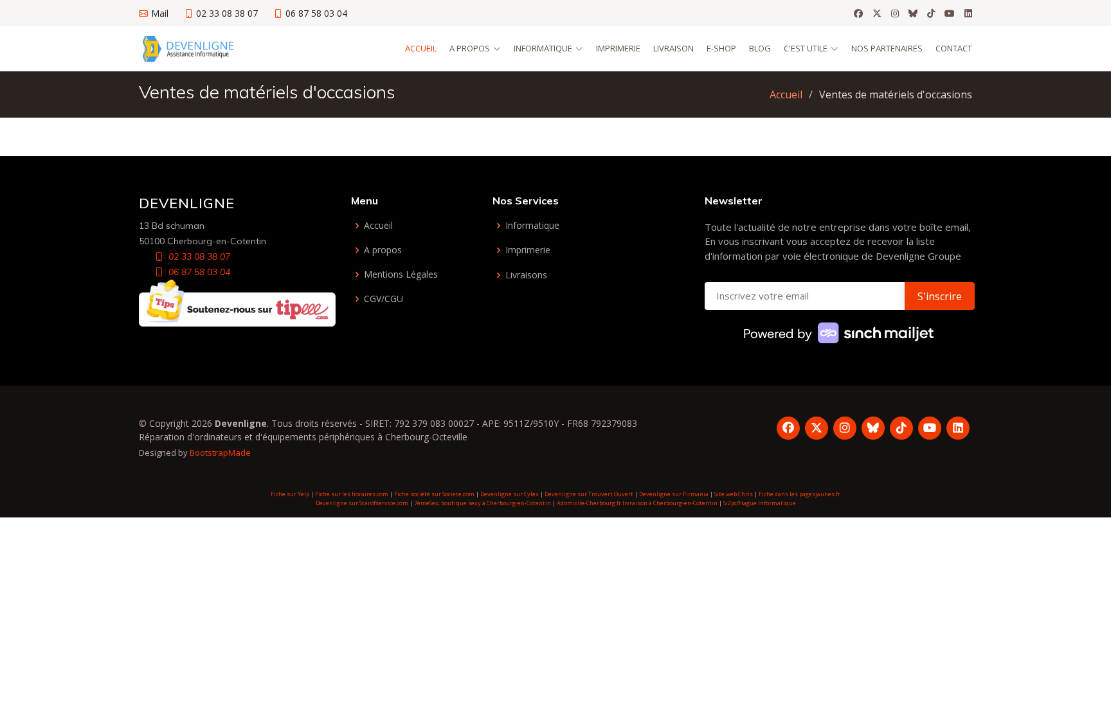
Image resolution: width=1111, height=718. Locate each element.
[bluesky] (912, 13)
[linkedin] (968, 13)
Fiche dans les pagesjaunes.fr (799, 494)
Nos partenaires (887, 48)
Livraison (673, 48)
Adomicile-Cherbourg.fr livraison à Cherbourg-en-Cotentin (637, 503)
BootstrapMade (220, 452)
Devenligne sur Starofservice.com (362, 503)
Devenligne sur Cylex (509, 494)
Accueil (421, 48)
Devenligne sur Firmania (674, 494)
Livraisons (526, 275)
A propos (383, 250)
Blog (760, 48)
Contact (953, 48)
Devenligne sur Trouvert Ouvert (589, 494)
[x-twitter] (876, 13)
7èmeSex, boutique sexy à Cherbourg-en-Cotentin (482, 503)
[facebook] (858, 13)
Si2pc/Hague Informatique (759, 503)
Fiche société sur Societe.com (434, 494)
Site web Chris (733, 494)
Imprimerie (618, 48)
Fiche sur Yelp (290, 494)
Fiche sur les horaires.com (351, 494)
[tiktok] (931, 13)
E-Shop (721, 48)
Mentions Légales (401, 274)
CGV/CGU (383, 298)
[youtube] (949, 13)
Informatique (532, 225)
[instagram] (895, 13)
